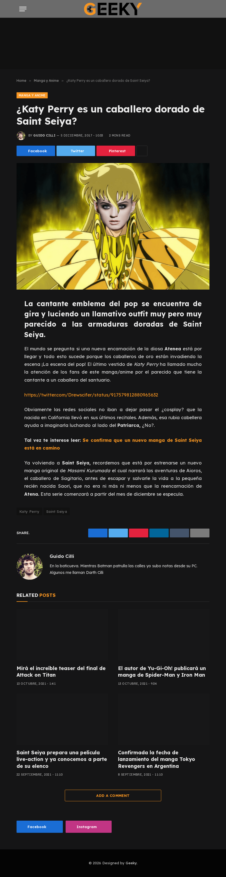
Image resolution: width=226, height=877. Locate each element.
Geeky (131, 863)
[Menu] (22, 9)
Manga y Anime (32, 95)
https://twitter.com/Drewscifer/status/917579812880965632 (91, 395)
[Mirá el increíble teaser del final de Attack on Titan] (62, 635)
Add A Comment (113, 795)
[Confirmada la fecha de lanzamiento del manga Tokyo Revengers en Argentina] (163, 719)
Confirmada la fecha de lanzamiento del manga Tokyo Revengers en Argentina (156, 759)
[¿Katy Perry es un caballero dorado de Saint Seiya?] (113, 226)
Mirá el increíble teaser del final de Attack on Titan (61, 671)
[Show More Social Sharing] (141, 151)
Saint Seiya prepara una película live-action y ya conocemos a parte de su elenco (62, 759)
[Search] (206, 9)
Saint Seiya (56, 511)
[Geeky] (113, 9)
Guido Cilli (44, 135)
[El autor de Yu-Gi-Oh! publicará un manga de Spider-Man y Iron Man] (163, 635)
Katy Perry (29, 511)
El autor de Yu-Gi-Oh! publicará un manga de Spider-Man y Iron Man (162, 671)
